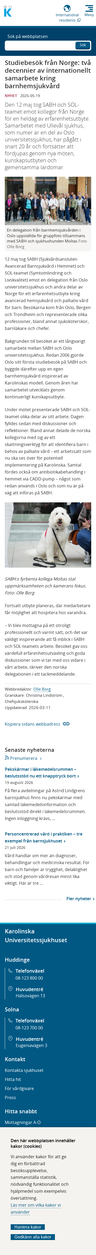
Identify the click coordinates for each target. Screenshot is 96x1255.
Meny (89, 15)
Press (10, 1097)
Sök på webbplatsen (27, 36)
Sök (83, 44)
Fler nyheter (78, 899)
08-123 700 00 (29, 1028)
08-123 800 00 (29, 978)
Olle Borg (42, 689)
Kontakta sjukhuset (24, 1070)
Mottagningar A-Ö (23, 1122)
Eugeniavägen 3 (31, 1045)
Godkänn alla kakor (32, 1237)
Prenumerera (23, 758)
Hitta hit (13, 1079)
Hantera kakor (27, 1227)
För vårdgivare (19, 1088)
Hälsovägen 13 (30, 996)
